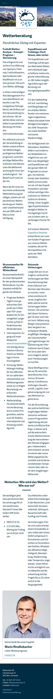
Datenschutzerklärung (12, 692)
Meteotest (15, 685)
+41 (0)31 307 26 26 (13, 680)
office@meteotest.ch (16, 682)
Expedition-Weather (37, 232)
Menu (5, 3)
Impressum (7, 689)
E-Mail (8, 655)
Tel (13, 655)
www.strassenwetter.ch (18, 343)
